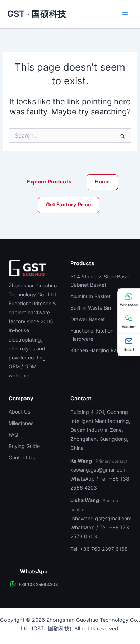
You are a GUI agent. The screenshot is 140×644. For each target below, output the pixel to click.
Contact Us (22, 457)
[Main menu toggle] (125, 14)
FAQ (13, 434)
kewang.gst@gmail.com (98, 470)
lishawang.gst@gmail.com (100, 518)
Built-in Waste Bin (90, 308)
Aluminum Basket (90, 296)
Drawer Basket (87, 319)
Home (102, 181)
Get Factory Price (68, 204)
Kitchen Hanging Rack (96, 350)
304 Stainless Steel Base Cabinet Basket (99, 280)
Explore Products (49, 181)
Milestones (21, 423)
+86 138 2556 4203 (38, 584)
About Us (19, 412)
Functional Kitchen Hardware (91, 335)
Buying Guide (24, 446)
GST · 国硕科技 (36, 14)
